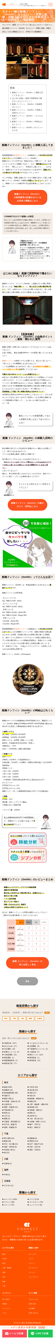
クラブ (31, 1258)
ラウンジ (32, 1263)
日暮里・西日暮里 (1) (12, 1121)
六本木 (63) (33, 1087)
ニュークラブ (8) (35, 1205)
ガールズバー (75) (36, 1202)
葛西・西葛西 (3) (10, 1127)
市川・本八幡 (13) (11, 1144)
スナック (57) (9, 1205)
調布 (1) (32, 1113)
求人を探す (6, 1299)
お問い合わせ (33, 1313)
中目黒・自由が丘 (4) (12, 1101)
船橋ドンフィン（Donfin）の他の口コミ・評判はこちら (27, 504)
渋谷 (3, 1277)
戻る (27, 981)
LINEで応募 (42, 1333)
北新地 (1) (8, 1163)
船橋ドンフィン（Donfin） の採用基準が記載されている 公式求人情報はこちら (27, 197)
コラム (4, 1313)
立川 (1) (7, 1116)
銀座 (3, 1254)
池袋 (3, 1272)
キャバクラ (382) (10, 1199)
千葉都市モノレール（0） (39, 1049)
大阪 (22, 1018)
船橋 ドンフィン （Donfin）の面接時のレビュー (27, 105)
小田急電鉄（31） (11, 1055)
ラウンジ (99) (9, 1202)
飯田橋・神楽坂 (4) (36, 1098)
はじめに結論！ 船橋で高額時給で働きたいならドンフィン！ (27, 99)
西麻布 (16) (8, 1090)
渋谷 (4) (32, 1095)
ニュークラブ (33, 1277)
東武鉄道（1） (34, 1057)
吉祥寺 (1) (33, 1116)
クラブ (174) (34, 1199)
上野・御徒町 (7, 1268)
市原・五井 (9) (34, 1147)
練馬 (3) (7, 1118)
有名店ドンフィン (21, 155)
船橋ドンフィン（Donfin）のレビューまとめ (27, 129)
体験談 (4, 1304)
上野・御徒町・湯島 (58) (38, 1104)
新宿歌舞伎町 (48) (11, 1093)
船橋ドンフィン (8, 361)
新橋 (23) (32, 1101)
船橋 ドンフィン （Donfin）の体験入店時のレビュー (27, 111)
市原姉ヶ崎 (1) (9, 1150)
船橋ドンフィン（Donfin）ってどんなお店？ (27, 117)
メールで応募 (16, 1333)
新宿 (3, 1263)
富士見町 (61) (9, 1138)
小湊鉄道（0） (34, 1052)
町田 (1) (7, 1113)
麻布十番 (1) (8, 1098)
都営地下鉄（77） (11, 1063)
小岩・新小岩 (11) (36, 1118)
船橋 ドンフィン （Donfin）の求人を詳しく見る (27, 963)
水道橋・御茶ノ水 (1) (37, 1121)
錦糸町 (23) (33, 1107)
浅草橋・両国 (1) (35, 1110)
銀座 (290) (8, 1087)
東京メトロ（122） (36, 1055)
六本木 (4, 1258)
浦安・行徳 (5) (34, 1150)
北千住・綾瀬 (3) (10, 1124)
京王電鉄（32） (10, 1049)
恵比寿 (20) (33, 1090)
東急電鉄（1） (9, 1057)
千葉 (14, 1018)
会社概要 (32, 1308)
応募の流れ (32, 1304)
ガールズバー (33, 1268)
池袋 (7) (7, 1095)
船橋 (3, 1281)
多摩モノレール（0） (12, 1052)
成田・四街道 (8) (10, 1147)
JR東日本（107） (11, 1043)
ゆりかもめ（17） (11, 1046)
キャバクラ (32, 1254)
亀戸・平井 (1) (34, 1124)
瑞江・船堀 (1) (34, 1127)
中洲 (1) (7, 1174)
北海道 (39, 1018)
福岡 (30, 1018)
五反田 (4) (8, 1104)
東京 (6, 1018)
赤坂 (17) (32, 1093)
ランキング (6, 1308)
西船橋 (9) (33, 1138)
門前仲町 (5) (8, 1110)
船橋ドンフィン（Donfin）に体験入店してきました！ (27, 94)
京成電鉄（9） (34, 1046)
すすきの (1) (8, 1185)
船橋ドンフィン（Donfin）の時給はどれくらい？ (27, 123)
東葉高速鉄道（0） (11, 1060)
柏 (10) (6, 1152)
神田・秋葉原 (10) (11, 1107)
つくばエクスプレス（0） (39, 1043)
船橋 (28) (7, 1141)
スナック (32, 1272)
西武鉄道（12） (35, 1060)
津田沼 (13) (33, 1141)
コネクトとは (33, 1299)
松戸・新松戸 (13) (36, 1144)
